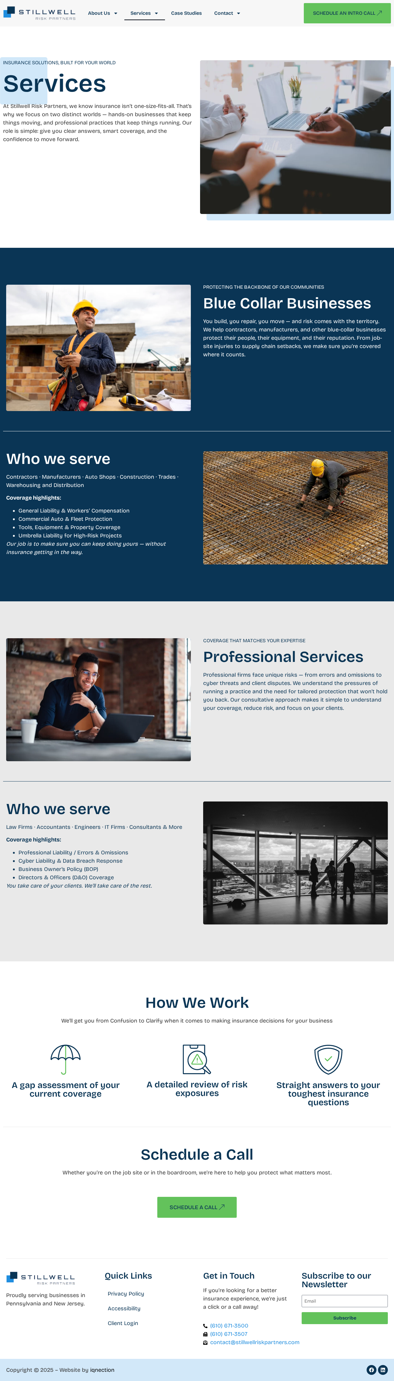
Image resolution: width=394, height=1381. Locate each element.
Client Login (123, 1323)
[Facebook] (371, 1370)
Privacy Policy (126, 1293)
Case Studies (186, 13)
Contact (223, 13)
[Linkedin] (383, 1370)
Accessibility (124, 1308)
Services (141, 13)
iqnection (102, 1370)
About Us (99, 13)
